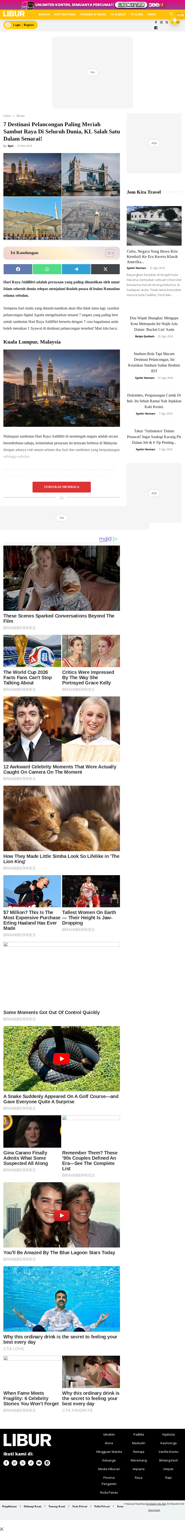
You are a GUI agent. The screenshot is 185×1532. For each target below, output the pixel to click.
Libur (7, 116)
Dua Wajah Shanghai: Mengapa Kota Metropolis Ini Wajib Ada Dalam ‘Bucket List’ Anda (154, 324)
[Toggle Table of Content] (107, 253)
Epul (10, 146)
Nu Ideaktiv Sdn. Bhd (156, 1504)
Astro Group (154, 1510)
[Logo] (14, 14)
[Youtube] (39, 1463)
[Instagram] (161, 22)
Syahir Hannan (136, 268)
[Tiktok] (31, 1463)
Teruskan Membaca (61, 487)
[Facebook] (156, 22)
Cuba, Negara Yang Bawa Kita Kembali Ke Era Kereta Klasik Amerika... (152, 256)
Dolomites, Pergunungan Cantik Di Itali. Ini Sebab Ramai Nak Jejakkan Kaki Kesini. (154, 401)
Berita (21, 116)
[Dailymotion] (156, 28)
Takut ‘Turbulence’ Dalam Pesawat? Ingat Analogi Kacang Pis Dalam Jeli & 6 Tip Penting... (154, 437)
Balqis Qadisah (144, 336)
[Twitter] (167, 22)
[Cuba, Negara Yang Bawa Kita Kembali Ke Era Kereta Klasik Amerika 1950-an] (154, 226)
